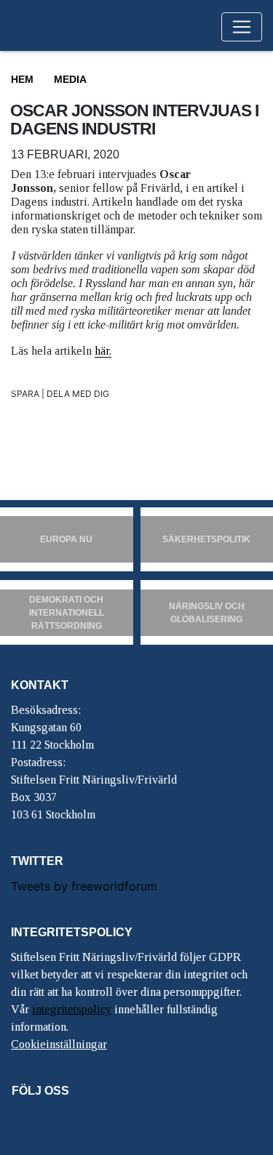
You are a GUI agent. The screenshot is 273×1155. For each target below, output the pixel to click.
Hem (22, 79)
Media (70, 79)
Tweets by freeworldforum (84, 886)
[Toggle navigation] (241, 26)
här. (103, 351)
